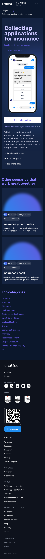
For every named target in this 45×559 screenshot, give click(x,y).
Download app (12, 429)
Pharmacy (6, 334)
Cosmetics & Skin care (11, 330)
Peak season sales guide (13, 498)
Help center (8, 512)
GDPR (6, 546)
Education (8, 472)
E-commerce (9, 476)
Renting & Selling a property (13, 345)
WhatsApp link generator (13, 486)
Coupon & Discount (10, 342)
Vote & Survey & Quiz (10, 318)
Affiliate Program (10, 462)
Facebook (8, 45)
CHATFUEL (8, 437)
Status (6, 531)
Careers (7, 376)
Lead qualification (9, 322)
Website (7, 454)
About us (7, 372)
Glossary (7, 527)
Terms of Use (9, 538)
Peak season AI (10, 502)
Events (5, 326)
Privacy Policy (9, 542)
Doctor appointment (10, 338)
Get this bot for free (22, 120)
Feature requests (10, 520)
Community (8, 516)
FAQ (3, 349)
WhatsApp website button (14, 490)
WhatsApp (6, 306)
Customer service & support (13, 314)
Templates (6, 11)
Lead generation (23, 45)
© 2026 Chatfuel (10, 553)
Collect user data (14, 50)
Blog (6, 523)
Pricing (7, 458)
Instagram (6, 302)
